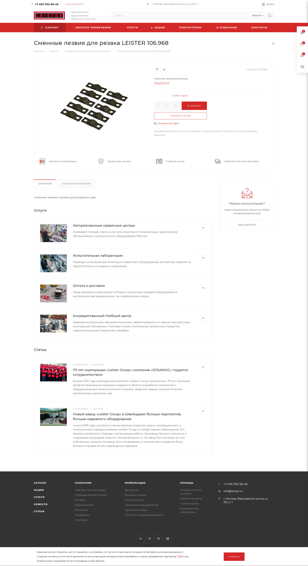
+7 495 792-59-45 (46, 4)
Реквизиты (81, 509)
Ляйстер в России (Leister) (90, 490)
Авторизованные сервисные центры (104, 226)
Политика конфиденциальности (144, 514)
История (80, 499)
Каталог (40, 482)
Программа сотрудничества (142, 504)
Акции (39, 490)
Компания (83, 482)
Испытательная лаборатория (98, 256)
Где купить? (131, 490)
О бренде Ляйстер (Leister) (91, 494)
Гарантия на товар (136, 509)
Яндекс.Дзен (167, 538)
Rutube (158, 538)
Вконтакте (140, 538)
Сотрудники (82, 514)
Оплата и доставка (168, 123)
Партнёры (81, 519)
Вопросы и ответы (136, 494)
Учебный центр (189, 503)
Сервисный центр (191, 498)
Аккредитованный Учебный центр (102, 316)
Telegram (149, 538)
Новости (41, 504)
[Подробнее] (203, 227)
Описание (45, 183)
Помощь (186, 482)
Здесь (181, 556)
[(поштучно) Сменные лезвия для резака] (94, 106)
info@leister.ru (233, 491)
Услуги (39, 497)
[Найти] (269, 15)
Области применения (76, 183)
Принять (234, 556)
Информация (135, 482)
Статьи (39, 511)
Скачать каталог (134, 499)
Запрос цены (180, 96)
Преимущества (84, 504)
